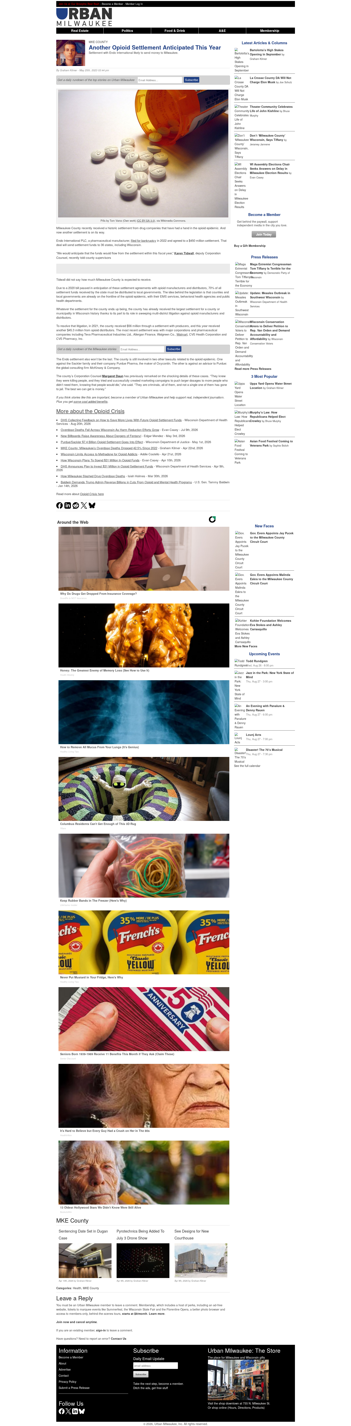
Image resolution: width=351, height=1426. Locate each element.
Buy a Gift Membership (250, 246)
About (62, 1363)
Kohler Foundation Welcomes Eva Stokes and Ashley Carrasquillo (270, 625)
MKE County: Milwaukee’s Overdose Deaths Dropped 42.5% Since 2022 (109, 448)
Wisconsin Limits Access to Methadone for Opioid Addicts (99, 454)
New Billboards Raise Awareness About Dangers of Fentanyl (101, 436)
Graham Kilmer (68, 70)
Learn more (157, 1314)
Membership (269, 30)
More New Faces (246, 646)
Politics (127, 30)
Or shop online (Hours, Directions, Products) (236, 1407)
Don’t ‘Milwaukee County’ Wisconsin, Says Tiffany (267, 137)
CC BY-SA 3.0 (146, 220)
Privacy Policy (67, 1382)
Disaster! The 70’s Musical (264, 750)
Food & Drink (175, 30)
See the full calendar (247, 766)
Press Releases (264, 257)
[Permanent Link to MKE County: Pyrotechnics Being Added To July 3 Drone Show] (143, 1277)
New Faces (264, 526)
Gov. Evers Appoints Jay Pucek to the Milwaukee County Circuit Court (272, 537)
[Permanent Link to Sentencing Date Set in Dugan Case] (85, 1277)
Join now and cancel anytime (76, 1322)
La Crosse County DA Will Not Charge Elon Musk (270, 80)
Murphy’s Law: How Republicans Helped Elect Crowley (268, 416)
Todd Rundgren (257, 661)
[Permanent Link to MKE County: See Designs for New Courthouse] (200, 1277)
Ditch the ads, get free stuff (150, 1388)
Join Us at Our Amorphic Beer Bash (79, 4)
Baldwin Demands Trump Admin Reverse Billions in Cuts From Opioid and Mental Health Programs (126, 482)
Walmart (182, 334)
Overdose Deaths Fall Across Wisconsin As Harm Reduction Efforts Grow (110, 429)
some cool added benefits (91, 401)
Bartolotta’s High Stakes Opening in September (267, 52)
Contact (64, 1375)
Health (77, 1288)
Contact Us (118, 1338)
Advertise (65, 1369)
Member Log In (134, 4)
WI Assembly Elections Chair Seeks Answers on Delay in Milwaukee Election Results (270, 168)
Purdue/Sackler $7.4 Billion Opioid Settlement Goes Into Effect (102, 442)
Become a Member (264, 214)
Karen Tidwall (184, 253)
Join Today (264, 234)
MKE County (91, 1288)
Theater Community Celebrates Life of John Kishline (271, 109)
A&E (222, 30)
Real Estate (80, 30)
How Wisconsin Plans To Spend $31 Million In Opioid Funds (100, 460)
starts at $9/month (134, 1314)
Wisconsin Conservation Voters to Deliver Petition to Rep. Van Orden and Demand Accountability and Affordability (270, 330)
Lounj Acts (253, 735)
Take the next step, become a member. (158, 1384)
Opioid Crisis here (92, 494)
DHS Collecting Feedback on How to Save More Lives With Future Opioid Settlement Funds (121, 420)
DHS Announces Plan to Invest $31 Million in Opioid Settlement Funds (107, 466)
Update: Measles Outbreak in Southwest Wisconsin (270, 295)
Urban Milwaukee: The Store (244, 1350)
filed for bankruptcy (143, 240)
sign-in (101, 1330)
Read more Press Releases (253, 369)
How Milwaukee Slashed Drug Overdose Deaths (93, 476)
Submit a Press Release (74, 1388)
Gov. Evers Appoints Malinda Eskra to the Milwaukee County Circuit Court (271, 579)
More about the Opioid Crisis (90, 411)
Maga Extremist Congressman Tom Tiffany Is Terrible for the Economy (270, 268)
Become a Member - (114, 4)
